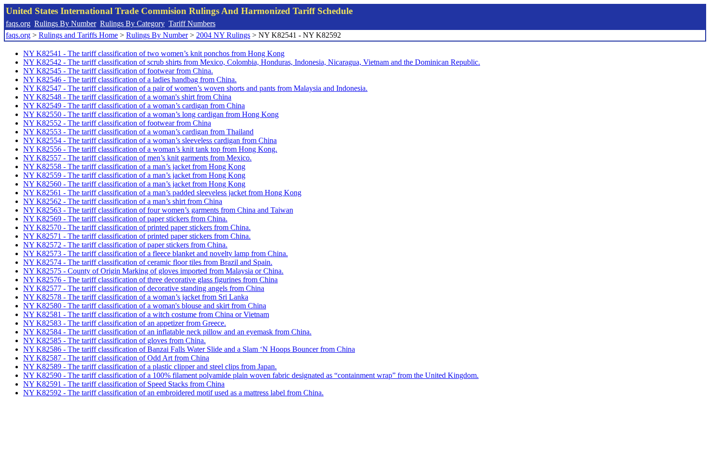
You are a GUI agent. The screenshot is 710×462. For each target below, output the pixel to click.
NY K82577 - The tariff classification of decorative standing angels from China (143, 288)
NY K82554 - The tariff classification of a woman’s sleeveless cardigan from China (150, 140)
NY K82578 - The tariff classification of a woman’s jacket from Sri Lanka (135, 297)
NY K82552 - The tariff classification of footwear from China (117, 123)
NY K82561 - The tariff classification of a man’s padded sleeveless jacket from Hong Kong (162, 192)
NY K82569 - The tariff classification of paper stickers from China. (125, 219)
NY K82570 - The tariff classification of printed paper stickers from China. (137, 227)
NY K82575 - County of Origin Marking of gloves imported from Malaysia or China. (153, 271)
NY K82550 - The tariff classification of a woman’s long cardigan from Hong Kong (151, 114)
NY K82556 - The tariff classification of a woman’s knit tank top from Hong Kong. (150, 149)
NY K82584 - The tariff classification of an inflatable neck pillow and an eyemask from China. (167, 332)
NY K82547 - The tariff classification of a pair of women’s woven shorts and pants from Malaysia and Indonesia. (195, 88)
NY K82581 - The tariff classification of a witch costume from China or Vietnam (146, 314)
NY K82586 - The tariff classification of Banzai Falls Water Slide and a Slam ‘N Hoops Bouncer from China (189, 349)
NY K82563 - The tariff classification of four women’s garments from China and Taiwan (158, 210)
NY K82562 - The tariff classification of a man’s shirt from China (122, 201)
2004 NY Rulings (223, 35)
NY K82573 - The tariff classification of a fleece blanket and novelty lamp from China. (155, 253)
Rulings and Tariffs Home (78, 35)
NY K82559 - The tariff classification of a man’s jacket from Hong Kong (134, 175)
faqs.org (18, 23)
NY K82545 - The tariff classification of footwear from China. (118, 71)
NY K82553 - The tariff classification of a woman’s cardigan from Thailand (138, 132)
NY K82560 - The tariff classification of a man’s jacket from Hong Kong (134, 184)
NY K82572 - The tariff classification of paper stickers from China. (125, 245)
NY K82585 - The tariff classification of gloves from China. (114, 340)
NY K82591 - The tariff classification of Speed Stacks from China (124, 384)
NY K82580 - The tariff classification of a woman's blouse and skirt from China (144, 306)
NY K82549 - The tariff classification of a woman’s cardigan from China (134, 105)
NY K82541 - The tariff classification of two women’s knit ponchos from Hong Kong (153, 53)
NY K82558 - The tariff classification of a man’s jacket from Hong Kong (134, 166)
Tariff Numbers (192, 23)
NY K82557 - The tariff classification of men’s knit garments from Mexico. (137, 158)
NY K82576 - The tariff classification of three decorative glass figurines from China (150, 279)
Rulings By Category (132, 23)
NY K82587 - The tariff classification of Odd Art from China (116, 358)
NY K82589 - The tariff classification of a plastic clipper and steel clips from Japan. (150, 366)
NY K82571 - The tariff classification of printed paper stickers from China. (137, 236)
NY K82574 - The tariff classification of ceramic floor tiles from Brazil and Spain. (147, 262)
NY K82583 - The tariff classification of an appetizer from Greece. (124, 323)
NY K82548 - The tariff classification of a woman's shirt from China (127, 97)
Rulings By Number (65, 23)
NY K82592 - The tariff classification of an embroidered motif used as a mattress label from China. (173, 393)
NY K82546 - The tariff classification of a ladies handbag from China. (130, 79)
